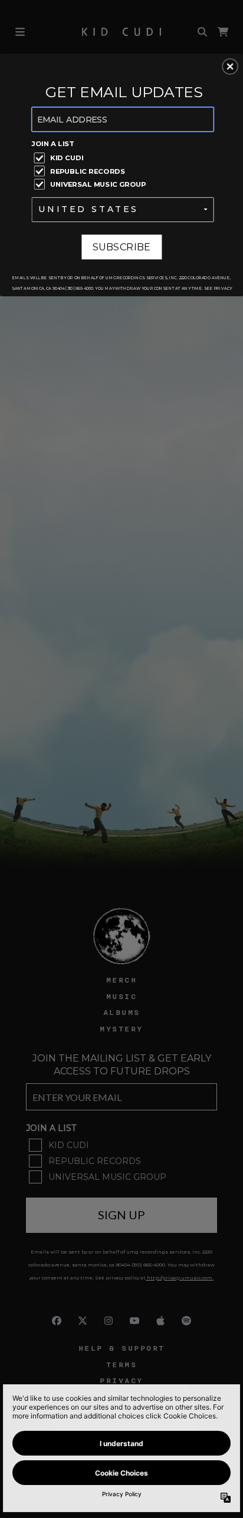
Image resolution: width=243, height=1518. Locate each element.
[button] (230, 66)
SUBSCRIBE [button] (122, 246)
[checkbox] (124, 157)
